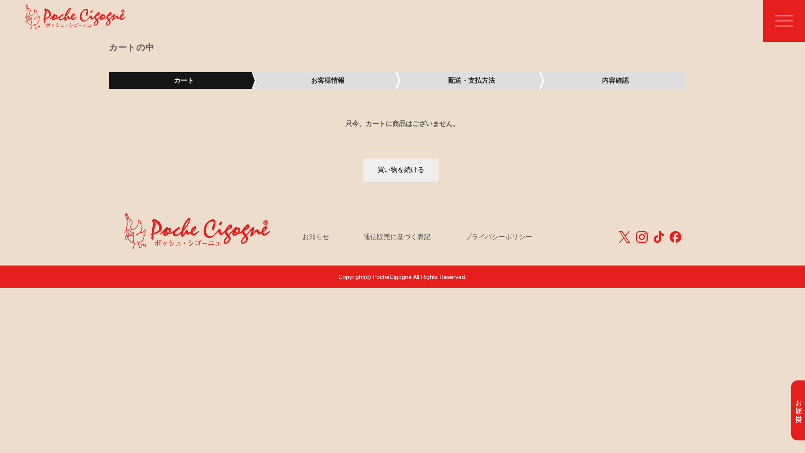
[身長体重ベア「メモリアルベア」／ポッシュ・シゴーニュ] (75, 19)
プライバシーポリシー (498, 236)
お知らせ (315, 236)
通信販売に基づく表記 (397, 236)
